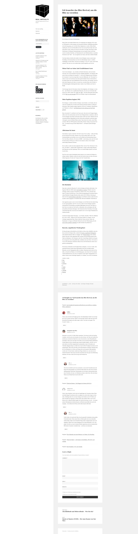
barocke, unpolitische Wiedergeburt (88, 233)
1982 (77, 92)
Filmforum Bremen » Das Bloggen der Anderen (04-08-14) (79, 383)
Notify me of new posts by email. (70, 494)
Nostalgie (88, 283)
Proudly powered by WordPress (73, 531)
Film (76, 283)
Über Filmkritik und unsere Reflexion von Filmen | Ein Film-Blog (80, 434)
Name (64, 476)
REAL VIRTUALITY (42, 19)
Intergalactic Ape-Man (72, 330)
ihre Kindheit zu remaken (82, 189)
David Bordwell (38, 118)
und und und (86, 193)
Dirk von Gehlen (44, 118)
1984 (81, 92)
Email (64, 481)
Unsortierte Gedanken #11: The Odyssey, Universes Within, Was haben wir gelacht (41, 66)
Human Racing (86, 234)
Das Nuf (41, 119)
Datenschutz (38, 33)
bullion (68, 312)
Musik (79, 283)
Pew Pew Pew (42, 120)
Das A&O (37, 119)
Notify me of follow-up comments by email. (72, 492)
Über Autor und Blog (39, 28)
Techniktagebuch (38, 123)
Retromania (64, 285)
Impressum (37, 31)
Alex (70, 283)
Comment (65, 458)
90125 (78, 234)
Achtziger (83, 283)
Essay (74, 283)
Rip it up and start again (71, 94)
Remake (91, 283)
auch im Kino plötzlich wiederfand (69, 222)
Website (64, 486)
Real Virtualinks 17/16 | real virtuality (74, 446)
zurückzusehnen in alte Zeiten (75, 196)
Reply (64, 325)
